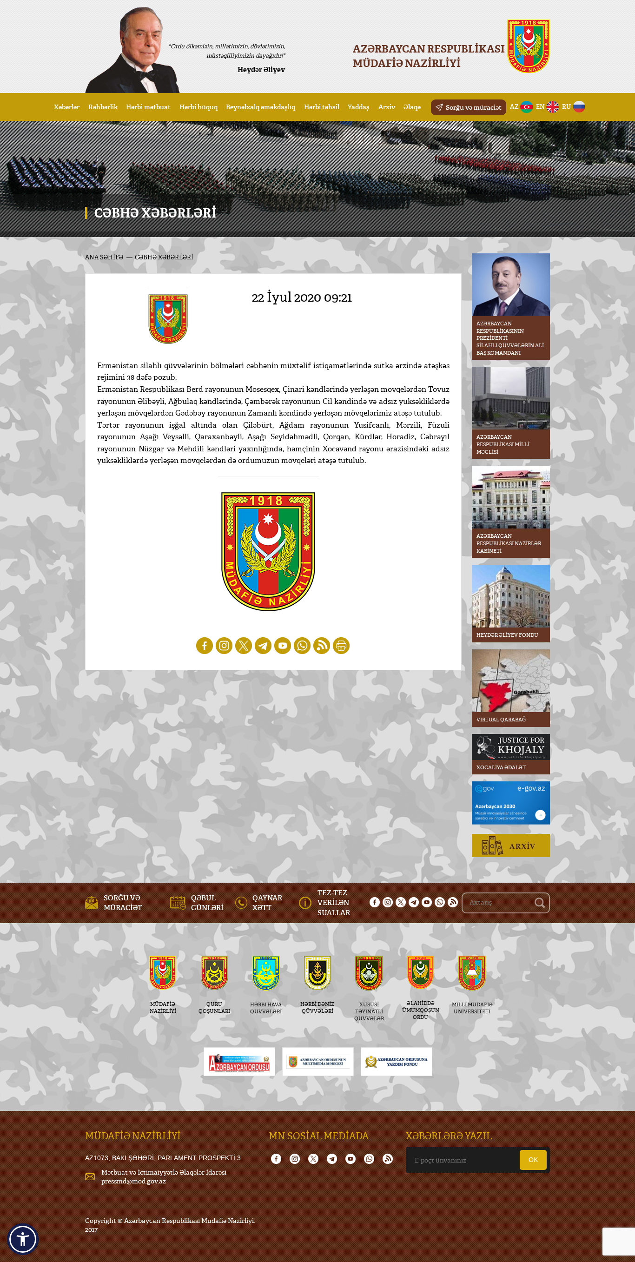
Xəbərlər (66, 106)
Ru (566, 106)
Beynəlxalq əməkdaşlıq (260, 106)
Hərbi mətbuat (148, 106)
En (540, 106)
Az (514, 106)
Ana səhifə (104, 257)
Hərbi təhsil (321, 106)
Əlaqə (412, 106)
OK (533, 1159)
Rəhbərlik (103, 106)
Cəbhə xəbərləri (164, 257)
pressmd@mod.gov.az (133, 1180)
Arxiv (386, 106)
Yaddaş (359, 106)
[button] (22, 1239)
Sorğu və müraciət (474, 107)
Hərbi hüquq (198, 106)
